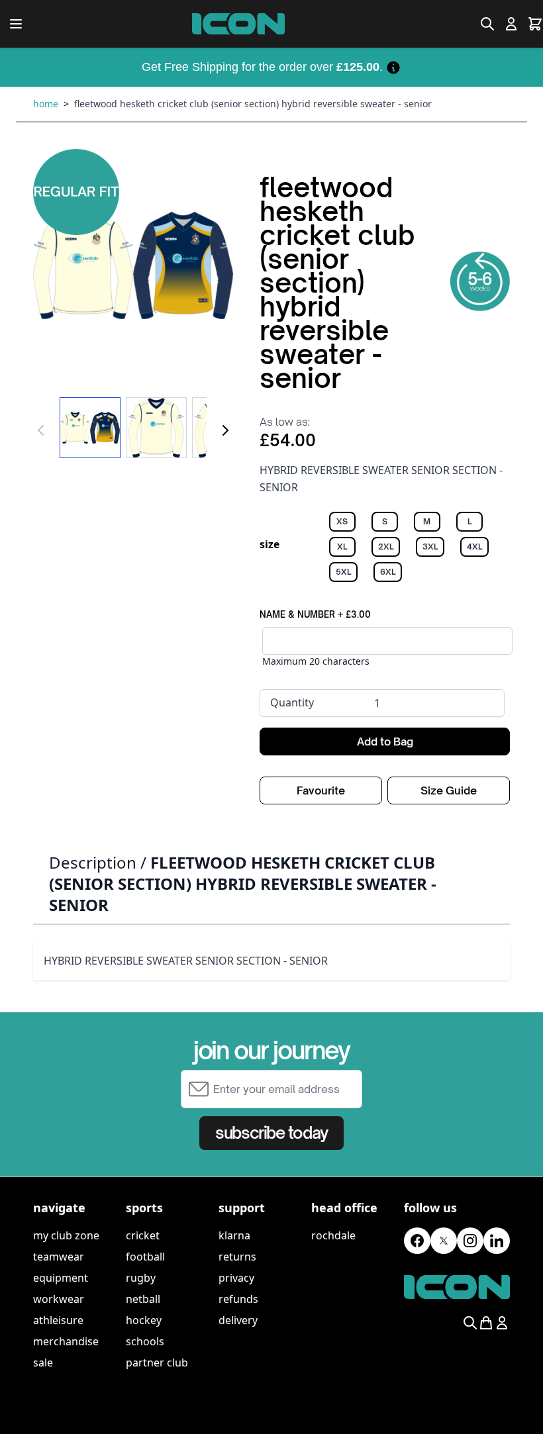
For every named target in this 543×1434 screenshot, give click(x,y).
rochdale (333, 1235)
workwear (58, 1299)
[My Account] (511, 24)
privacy (236, 1277)
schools (145, 1341)
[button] (133, 265)
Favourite (321, 790)
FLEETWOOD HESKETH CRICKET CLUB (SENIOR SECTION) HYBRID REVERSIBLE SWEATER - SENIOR (253, 103)
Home (45, 103)
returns (237, 1256)
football (145, 1256)
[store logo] (238, 23)
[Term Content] (393, 66)
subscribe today (271, 1133)
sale (43, 1362)
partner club (157, 1362)
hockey (144, 1320)
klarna (234, 1235)
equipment (60, 1277)
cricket (143, 1235)
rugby (141, 1277)
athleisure (58, 1320)
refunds (238, 1299)
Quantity (292, 702)
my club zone (66, 1235)
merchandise (66, 1341)
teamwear (58, 1256)
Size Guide (448, 790)
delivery (238, 1320)
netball (143, 1299)
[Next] (225, 430)
